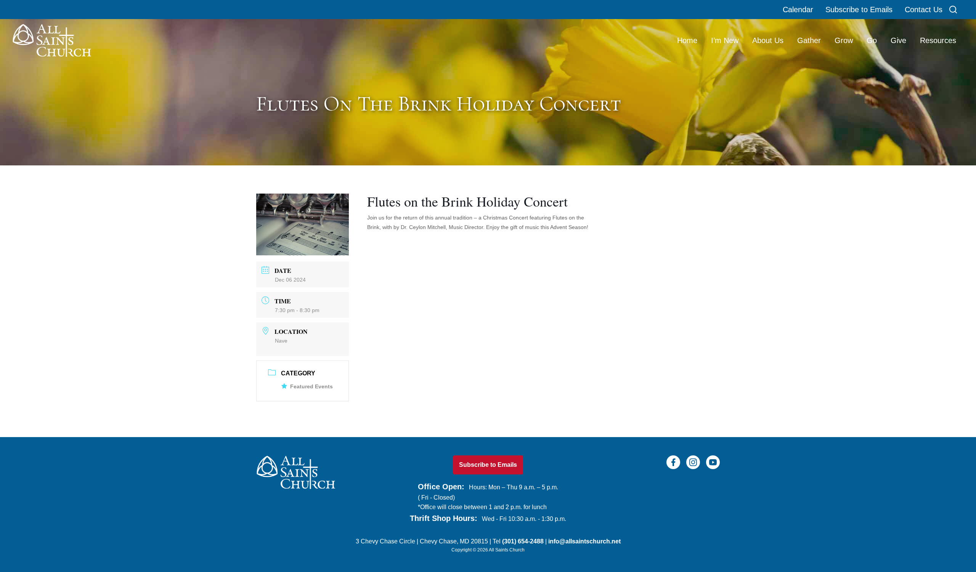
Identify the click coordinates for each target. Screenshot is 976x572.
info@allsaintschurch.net (584, 541)
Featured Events (311, 386)
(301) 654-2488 (523, 541)
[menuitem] (688, 40)
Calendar (798, 9)
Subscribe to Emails (859, 9)
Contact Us (923, 9)
